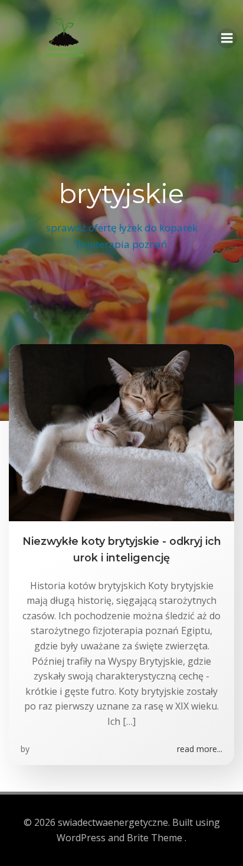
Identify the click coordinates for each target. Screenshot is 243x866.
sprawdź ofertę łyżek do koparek (122, 227)
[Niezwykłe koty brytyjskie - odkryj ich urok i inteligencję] (121, 431)
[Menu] (227, 38)
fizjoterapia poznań (121, 244)
